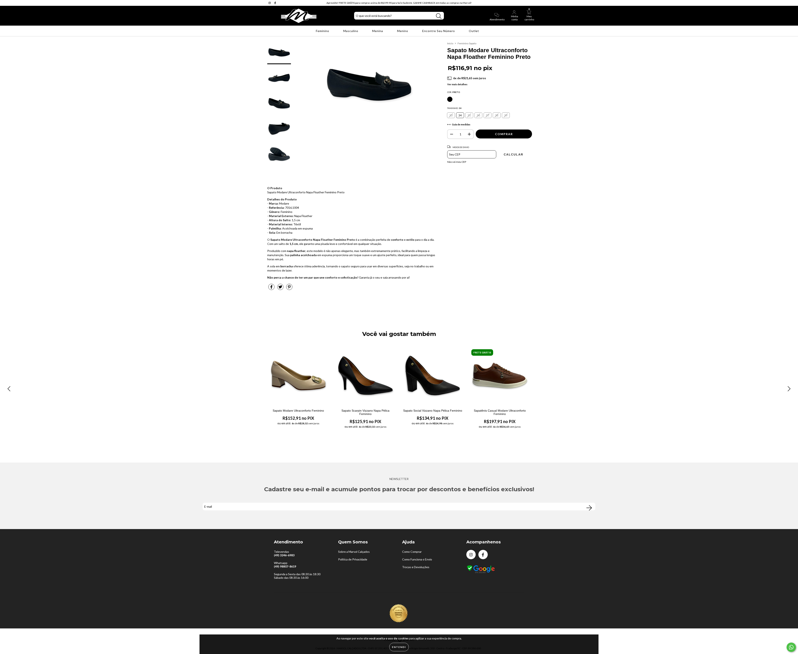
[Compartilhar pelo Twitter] (280, 288)
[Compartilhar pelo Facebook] (271, 288)
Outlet (474, 31)
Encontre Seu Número (439, 31)
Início (450, 43)
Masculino (351, 31)
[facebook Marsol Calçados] (275, 3)
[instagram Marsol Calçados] (270, 3)
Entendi (399, 647)
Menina (378, 31)
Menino (403, 31)
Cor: (453, 92)
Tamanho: (454, 108)
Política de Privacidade (352, 559)
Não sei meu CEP (456, 161)
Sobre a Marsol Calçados (354, 551)
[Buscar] (438, 16)
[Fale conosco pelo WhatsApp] (791, 647)
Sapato (472, 43)
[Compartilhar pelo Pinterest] (289, 288)
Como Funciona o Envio (417, 559)
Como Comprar (412, 551)
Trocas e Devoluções (415, 567)
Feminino (323, 31)
